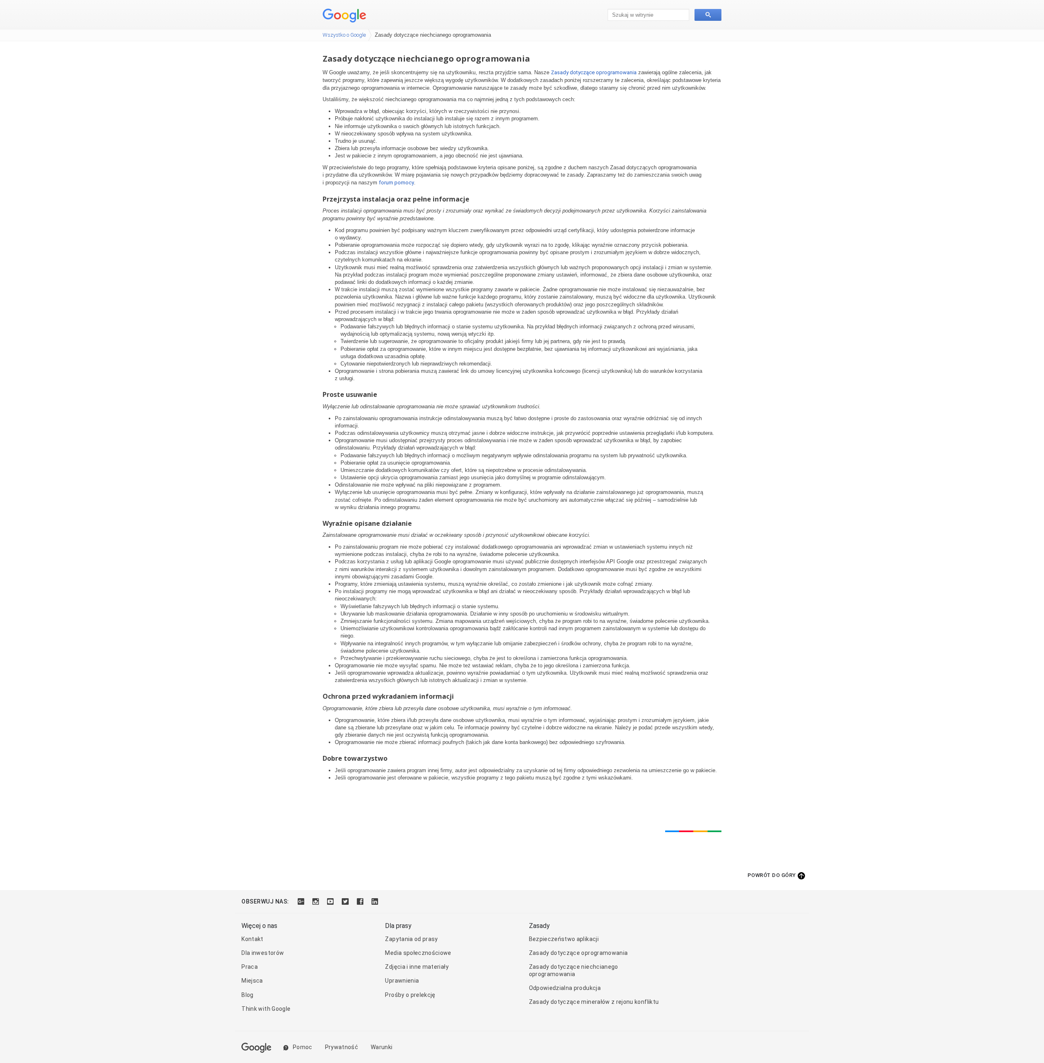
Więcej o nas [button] (259, 926)
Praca (249, 966)
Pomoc (302, 1047)
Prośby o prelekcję (410, 995)
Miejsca (252, 980)
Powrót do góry (772, 875)
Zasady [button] (539, 926)
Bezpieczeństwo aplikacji (564, 939)
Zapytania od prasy (411, 939)
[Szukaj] (708, 15)
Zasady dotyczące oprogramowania (594, 72)
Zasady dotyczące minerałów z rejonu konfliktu (594, 1002)
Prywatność (341, 1047)
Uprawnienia (402, 980)
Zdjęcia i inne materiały (416, 966)
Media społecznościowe (418, 953)
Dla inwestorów (262, 953)
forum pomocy (396, 182)
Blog (247, 995)
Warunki (381, 1047)
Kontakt (252, 939)
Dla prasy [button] (398, 926)
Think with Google (265, 1008)
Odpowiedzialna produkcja (565, 988)
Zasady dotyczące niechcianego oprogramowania (573, 970)
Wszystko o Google (344, 35)
